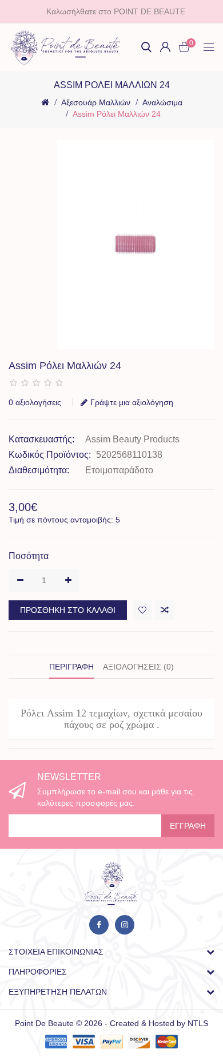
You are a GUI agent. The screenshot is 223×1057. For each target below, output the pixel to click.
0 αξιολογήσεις (35, 402)
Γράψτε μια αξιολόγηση (131, 402)
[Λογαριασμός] (165, 47)
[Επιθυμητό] (142, 610)
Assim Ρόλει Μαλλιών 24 (117, 113)
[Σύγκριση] (164, 610)
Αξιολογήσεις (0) (138, 666)
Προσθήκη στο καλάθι (68, 610)
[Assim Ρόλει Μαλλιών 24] (135, 245)
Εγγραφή (188, 825)
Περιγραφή (71, 666)
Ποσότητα (29, 556)
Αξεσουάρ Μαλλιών (95, 102)
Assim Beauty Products (132, 439)
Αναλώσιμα (162, 102)
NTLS (198, 1023)
